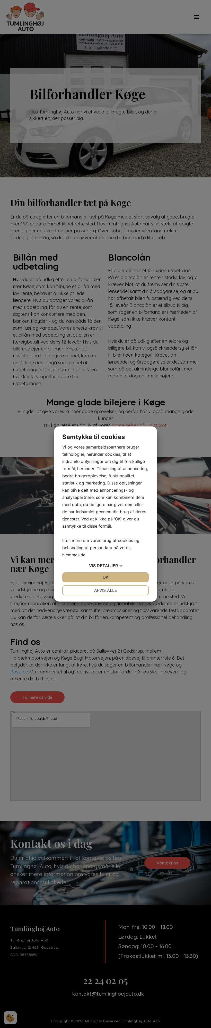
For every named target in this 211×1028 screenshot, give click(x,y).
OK (105, 577)
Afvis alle (105, 590)
